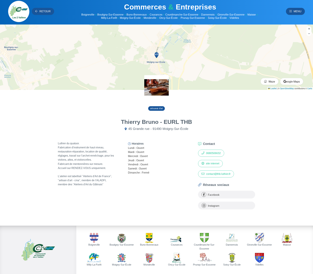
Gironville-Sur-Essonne (231, 14)
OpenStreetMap (287, 88)
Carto (309, 88)
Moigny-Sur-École (130, 18)
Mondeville (150, 18)
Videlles (234, 18)
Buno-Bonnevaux (137, 14)
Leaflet (273, 88)
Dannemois (208, 14)
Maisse (251, 14)
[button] (156, 54)
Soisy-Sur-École (217, 18)
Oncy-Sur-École (168, 18)
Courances (156, 14)
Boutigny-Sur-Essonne (110, 14)
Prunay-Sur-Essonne (193, 18)
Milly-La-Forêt (109, 18)
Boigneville (87, 14)
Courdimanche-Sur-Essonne (181, 14)
